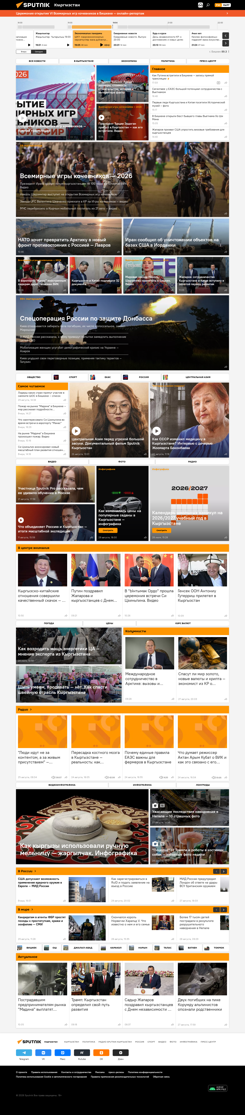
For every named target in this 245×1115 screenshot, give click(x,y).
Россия (139, 1041)
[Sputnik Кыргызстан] (34, 9)
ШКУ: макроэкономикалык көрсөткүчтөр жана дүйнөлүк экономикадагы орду (90, 39)
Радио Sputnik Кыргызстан (115, 1041)
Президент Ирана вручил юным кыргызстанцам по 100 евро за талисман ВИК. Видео (74, 185)
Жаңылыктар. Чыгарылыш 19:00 (53, 36)
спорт (151, 1041)
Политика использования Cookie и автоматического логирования (51, 1076)
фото (173, 1041)
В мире (23, 909)
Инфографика (188, 1041)
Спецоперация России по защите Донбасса (86, 318)
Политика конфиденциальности (145, 1072)
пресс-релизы (116, 1072)
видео (162, 1041)
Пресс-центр (208, 1041)
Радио (23, 709)
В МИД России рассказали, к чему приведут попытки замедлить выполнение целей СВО (73, 338)
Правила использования (44, 1072)
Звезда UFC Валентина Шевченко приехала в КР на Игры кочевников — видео (74, 201)
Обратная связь (161, 1076)
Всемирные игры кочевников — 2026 (120, 107)
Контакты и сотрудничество (76, 1072)
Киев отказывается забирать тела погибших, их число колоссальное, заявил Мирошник (72, 328)
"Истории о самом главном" (168, 386)
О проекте (21, 1072)
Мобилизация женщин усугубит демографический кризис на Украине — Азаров (69, 349)
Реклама (99, 1072)
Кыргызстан (71, 1041)
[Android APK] (217, 1089)
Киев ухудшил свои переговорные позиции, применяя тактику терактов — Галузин (71, 360)
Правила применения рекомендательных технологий (120, 1076)
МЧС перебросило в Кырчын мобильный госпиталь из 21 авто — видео (68, 208)
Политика (88, 1041)
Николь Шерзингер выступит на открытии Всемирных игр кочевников (68, 194)
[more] (92, 137)
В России (25, 871)
